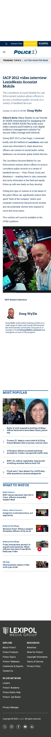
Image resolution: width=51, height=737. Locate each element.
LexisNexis (33, 142)
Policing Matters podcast (29, 330)
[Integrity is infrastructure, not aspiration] (42, 512)
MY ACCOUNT (30, 44)
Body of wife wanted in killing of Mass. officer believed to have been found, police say (27, 430)
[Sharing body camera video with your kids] (42, 564)
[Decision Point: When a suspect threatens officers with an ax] (42, 528)
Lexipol (21, 719)
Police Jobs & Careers (12, 510)
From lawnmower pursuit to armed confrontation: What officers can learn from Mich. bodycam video (17, 548)
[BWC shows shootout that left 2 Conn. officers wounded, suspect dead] (42, 494)
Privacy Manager (11, 707)
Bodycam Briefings (11, 526)
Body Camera (8, 492)
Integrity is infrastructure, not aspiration (18, 514)
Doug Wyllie (34, 110)
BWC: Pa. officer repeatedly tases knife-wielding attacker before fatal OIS (26, 462)
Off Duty (6, 562)
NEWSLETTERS (16, 44)
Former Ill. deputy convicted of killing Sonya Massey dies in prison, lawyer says (27, 441)
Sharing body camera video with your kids (16, 565)
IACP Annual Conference (16, 300)
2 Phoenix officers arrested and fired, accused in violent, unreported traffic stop (27, 452)
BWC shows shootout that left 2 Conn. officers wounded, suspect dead (18, 497)
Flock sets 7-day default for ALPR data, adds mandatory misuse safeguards (26, 472)
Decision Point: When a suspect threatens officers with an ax (18, 530)
